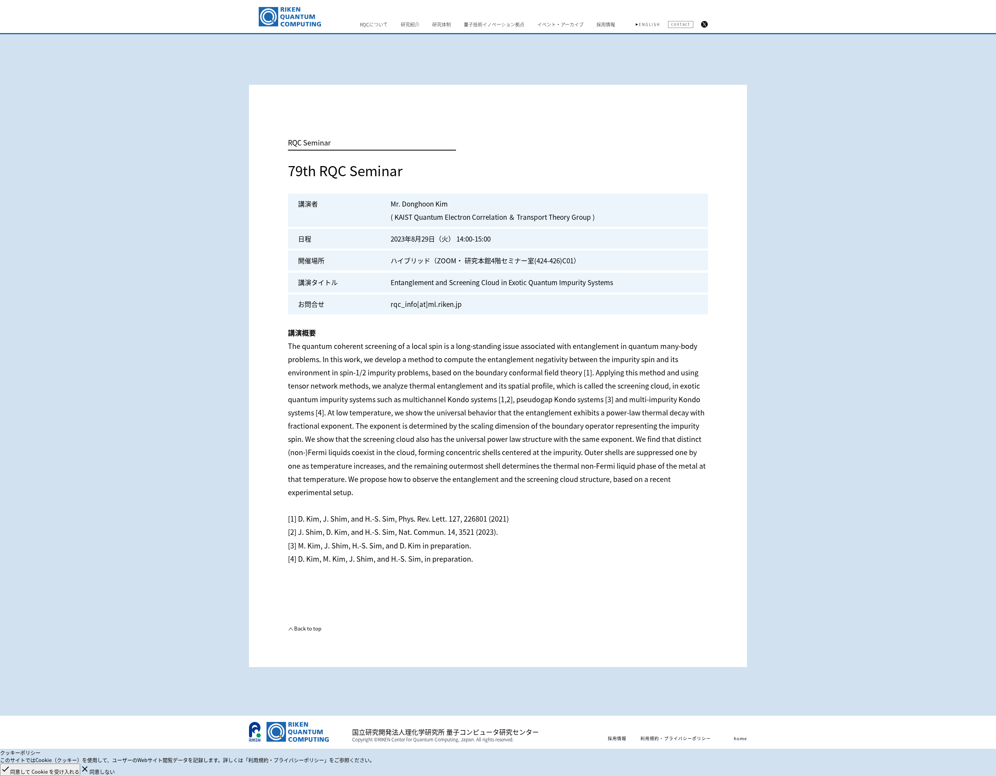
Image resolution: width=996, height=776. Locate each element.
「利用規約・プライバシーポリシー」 (286, 760)
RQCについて (374, 24)
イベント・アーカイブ (560, 24)
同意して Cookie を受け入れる (40, 769)
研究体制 (441, 24)
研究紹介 (410, 24)
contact (680, 24)
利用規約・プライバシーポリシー (675, 738)
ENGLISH (649, 24)
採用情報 (605, 24)
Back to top (307, 628)
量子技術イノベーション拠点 (494, 24)
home (740, 738)
